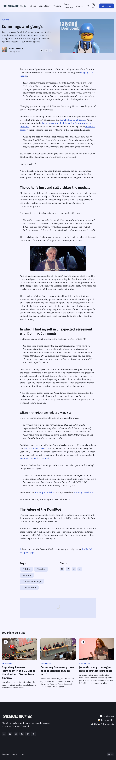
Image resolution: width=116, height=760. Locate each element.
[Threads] (16, 734)
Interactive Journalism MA (36, 448)
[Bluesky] (21, 734)
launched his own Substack (73, 120)
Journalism (7, 663)
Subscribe (106, 6)
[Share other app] (51, 50)
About (33, 6)
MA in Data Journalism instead (34, 458)
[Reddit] (33, 734)
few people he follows (45, 492)
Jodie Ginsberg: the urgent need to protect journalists (95, 669)
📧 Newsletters (107, 716)
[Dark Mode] (110, 754)
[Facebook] (46, 50)
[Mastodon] (10, 734)
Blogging (41, 569)
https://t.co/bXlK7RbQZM (74, 482)
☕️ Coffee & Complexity (102, 724)
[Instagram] (27, 734)
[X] (42, 50)
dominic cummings (32, 581)
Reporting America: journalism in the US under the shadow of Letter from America (18, 673)
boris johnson (29, 587)
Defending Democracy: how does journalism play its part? (57, 671)
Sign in (94, 6)
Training (57, 6)
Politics (5, 20)
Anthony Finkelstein (83, 492)
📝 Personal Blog (106, 720)
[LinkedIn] (74, 569)
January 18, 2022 (68, 485)
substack (27, 575)
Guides (79, 6)
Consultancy (45, 6)
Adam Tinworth (16, 48)
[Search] (88, 6)
